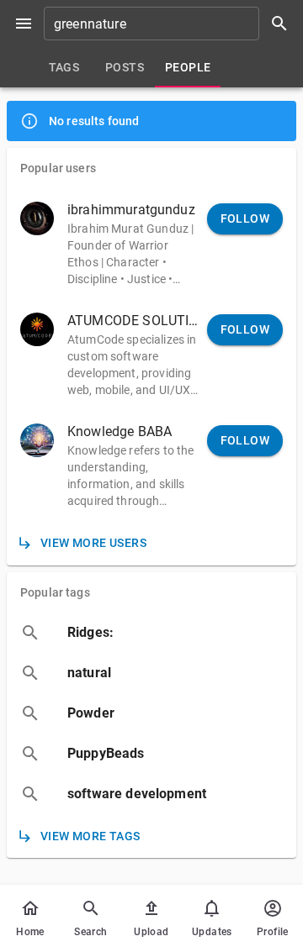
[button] (151, 243)
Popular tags (55, 592)
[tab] (64, 67)
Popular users (58, 168)
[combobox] (172, 23)
